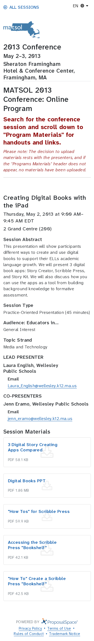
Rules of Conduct (29, 633)
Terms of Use (59, 628)
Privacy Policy (30, 628)
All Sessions (24, 7)
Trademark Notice (64, 633)
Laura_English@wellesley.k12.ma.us (42, 386)
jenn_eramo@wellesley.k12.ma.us (40, 418)
